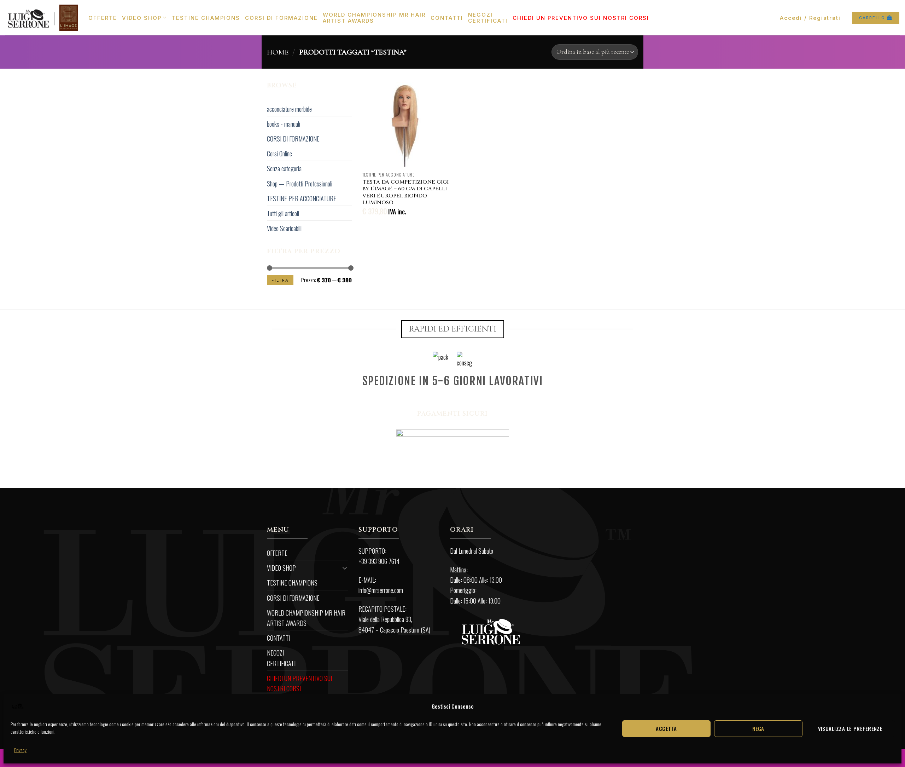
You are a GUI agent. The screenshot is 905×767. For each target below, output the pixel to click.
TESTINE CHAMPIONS (206, 18)
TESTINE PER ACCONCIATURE (301, 198)
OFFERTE (102, 18)
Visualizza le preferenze (850, 728)
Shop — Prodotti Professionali (299, 183)
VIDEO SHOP (142, 18)
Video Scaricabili (284, 228)
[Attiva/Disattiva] (345, 567)
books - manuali (283, 123)
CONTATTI (447, 18)
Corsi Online (279, 153)
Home (277, 52)
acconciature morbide (289, 109)
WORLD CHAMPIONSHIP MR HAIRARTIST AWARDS (374, 17)
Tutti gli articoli (283, 213)
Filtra (280, 280)
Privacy (20, 750)
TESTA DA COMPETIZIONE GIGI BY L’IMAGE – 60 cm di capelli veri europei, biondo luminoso (405, 192)
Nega (758, 728)
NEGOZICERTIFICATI (488, 17)
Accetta (666, 728)
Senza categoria (284, 168)
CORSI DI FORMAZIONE (281, 18)
